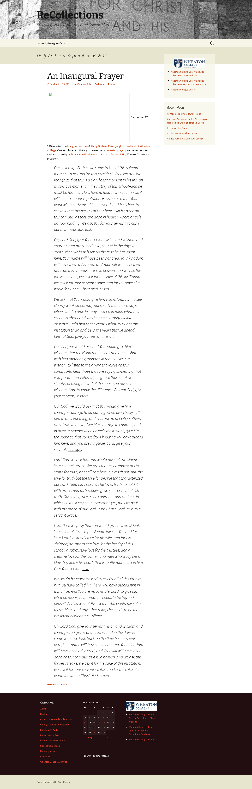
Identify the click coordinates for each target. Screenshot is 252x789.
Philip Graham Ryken (103, 146)
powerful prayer (115, 150)
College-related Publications (54, 724)
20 (90, 727)
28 (94, 732)
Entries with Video (49, 735)
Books (43, 713)
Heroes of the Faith (177, 128)
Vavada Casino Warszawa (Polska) (184, 113)
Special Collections (50, 745)
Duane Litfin (118, 154)
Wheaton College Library (183, 89)
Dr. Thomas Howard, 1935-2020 (182, 133)
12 (85, 722)
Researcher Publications (52, 740)
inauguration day (77, 146)
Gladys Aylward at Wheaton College (185, 138)
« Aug (89, 737)
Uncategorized (48, 751)
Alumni (43, 708)
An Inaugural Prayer (85, 76)
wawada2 (45, 756)
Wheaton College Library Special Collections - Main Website (142, 718)
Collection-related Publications (56, 719)
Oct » (108, 737)
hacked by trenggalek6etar (51, 43)
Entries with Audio (49, 729)
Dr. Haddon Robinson (83, 154)
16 (103, 722)
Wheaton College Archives (90, 83)
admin (113, 83)
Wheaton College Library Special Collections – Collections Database (141, 730)
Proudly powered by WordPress (53, 782)
